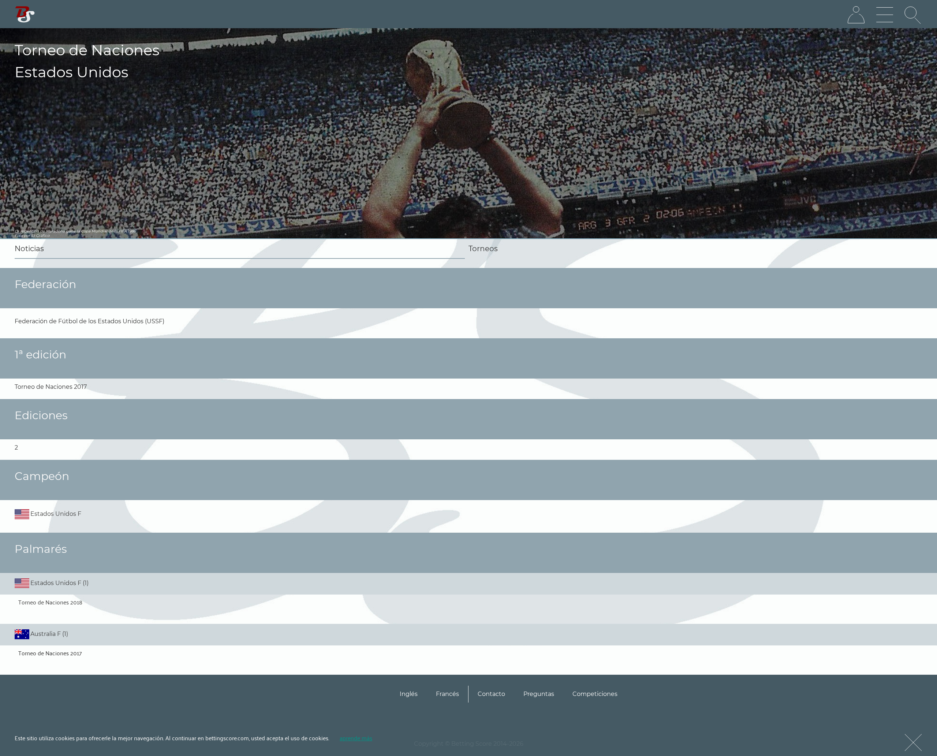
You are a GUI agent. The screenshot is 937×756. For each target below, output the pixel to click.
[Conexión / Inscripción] (856, 15)
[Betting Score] (25, 14)
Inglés (409, 693)
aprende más (356, 738)
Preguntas (538, 693)
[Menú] (885, 15)
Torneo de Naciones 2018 (50, 602)
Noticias (29, 248)
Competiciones (594, 693)
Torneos (483, 248)
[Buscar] (913, 15)
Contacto (491, 693)
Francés (447, 693)
